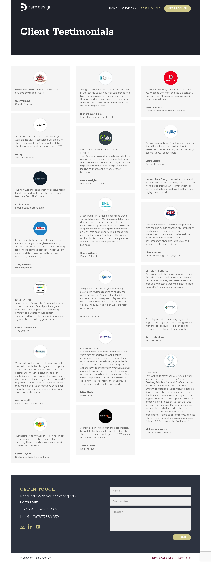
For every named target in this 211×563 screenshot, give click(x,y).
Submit (181, 537)
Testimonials (150, 8)
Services (127, 8)
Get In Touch (177, 8)
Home (113, 8)
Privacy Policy (183, 557)
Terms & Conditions (162, 557)
